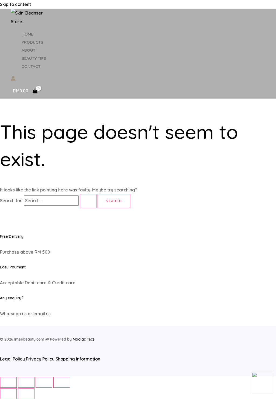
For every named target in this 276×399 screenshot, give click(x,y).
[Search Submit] (88, 201)
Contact (31, 66)
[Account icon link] (13, 79)
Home (27, 34)
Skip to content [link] (15, 4)
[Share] (26, 382)
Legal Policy (12, 359)
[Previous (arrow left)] (8, 393)
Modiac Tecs (84, 339)
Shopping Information (78, 359)
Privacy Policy (41, 359)
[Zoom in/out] (61, 382)
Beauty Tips (34, 58)
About (28, 50)
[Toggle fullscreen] (44, 382)
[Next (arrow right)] (26, 393)
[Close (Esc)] (8, 382)
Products (32, 42)
